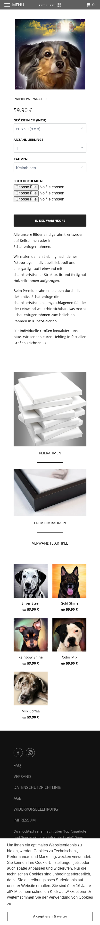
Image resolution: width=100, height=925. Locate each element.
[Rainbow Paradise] (50, 54)
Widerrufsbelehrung (36, 809)
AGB (17, 798)
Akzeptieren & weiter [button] (50, 916)
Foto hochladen (28, 181)
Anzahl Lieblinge (28, 139)
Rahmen (21, 159)
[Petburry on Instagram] (31, 752)
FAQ (17, 765)
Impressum (25, 820)
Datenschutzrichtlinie (37, 787)
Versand (22, 776)
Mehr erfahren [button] (26, 904)
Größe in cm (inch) (30, 120)
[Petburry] (50, 4)
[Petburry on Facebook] (19, 752)
